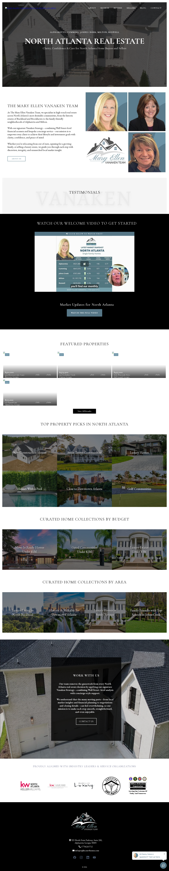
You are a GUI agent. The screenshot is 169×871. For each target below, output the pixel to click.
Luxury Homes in (105, 610)
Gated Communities (84, 547)
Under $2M (84, 552)
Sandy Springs (105, 614)
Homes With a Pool (29, 489)
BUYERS (118, 8)
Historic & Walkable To (64, 610)
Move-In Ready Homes (29, 547)
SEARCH (104, 8)
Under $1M (29, 552)
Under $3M (139, 552)
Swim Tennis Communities (84, 452)
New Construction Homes (29, 452)
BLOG (143, 8)
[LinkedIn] (87, 857)
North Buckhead (22, 614)
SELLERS (131, 8)
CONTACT (156, 8)
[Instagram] (81, 857)
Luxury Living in (23, 610)
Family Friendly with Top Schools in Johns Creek (146, 612)
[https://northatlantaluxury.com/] (30, 8)
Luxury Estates (139, 547)
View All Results (84, 411)
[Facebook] (74, 857)
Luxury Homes (139, 452)
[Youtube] (94, 857)
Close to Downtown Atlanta (84, 489)
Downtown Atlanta (64, 614)
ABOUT (92, 8)
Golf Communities (139, 489)
